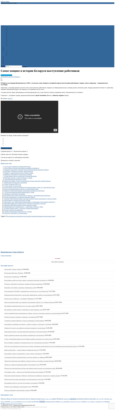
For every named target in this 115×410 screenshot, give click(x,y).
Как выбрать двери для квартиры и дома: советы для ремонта (23, 353)
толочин (83, 401)
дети (99, 399)
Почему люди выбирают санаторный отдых (17, 386)
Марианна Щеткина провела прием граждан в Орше (20, 205)
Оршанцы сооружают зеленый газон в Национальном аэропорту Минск (26, 170)
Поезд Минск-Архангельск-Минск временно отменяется (21, 168)
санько (48, 216)
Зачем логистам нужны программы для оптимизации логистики (24, 379)
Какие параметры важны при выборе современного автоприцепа (24, 335)
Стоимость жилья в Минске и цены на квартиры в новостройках (24, 320)
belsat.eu (10, 98)
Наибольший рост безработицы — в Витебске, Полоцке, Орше (23, 207)
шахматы (13, 403)
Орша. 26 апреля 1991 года (12, 184)
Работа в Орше (8, 56)
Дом (9, 32)
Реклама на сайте (9, 63)
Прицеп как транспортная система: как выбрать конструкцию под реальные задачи (29, 368)
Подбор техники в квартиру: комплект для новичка (20, 317)
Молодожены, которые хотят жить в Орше (17, 200)
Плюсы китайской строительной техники (17, 390)
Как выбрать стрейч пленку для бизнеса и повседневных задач (23, 309)
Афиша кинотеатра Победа (12, 48)
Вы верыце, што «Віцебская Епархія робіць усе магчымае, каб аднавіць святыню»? (29, 202)
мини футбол (24, 401)
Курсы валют (8, 58)
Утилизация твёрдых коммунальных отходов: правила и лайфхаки (24, 357)
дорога (26, 216)
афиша (54, 399)
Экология (11, 40)
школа (16, 403)
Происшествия (12, 36)
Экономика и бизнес (14, 42)
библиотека (67, 399)
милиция (18, 401)
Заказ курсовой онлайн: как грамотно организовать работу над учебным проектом (29, 302)
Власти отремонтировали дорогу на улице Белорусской (21, 189)
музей (33, 401)
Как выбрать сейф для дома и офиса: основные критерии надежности (25, 280)
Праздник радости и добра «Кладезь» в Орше (18, 178)
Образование (12, 31)
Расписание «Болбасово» (12, 276)
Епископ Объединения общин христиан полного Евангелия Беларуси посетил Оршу (30, 198)
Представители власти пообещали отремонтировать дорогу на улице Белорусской (29, 187)
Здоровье (10, 27)
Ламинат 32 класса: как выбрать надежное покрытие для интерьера (25, 328)
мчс (37, 401)
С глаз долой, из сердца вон (12, 186)
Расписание (8, 50)
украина (107, 401)
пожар (57, 401)
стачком (52, 216)
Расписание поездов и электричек (18, 55)
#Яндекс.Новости (6, 399)
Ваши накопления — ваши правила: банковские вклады (21, 350)
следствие (71, 401)
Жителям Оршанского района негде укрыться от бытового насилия (25, 203)
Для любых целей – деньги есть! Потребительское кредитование (24, 372)
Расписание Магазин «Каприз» (13, 273)
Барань (43, 399)
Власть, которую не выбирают (13, 210)
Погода (6, 60)
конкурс (3, 401)
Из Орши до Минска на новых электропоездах (18, 171)
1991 (6, 216)
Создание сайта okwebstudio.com (11, 408)
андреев (10, 216)
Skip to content (5, 1)
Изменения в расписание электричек (15, 182)
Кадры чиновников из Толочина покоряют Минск (19, 197)
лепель (12, 401)
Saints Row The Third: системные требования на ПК (20, 287)
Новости (7, 26)
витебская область (83, 399)
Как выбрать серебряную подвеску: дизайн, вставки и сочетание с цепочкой (27, 324)
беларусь (60, 399)
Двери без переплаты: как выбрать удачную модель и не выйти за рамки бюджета (29, 361)
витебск (73, 399)
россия (66, 401)
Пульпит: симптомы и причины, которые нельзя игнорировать (23, 284)
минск (36, 216)
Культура (10, 29)
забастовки (31, 216)
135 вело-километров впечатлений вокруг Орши (19, 192)
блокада (21, 216)
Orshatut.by (17, 77)
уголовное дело (99, 401)
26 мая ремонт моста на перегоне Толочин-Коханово (20, 176)
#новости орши (36, 399)
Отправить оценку (6, 148)
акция (50, 398)
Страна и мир (12, 39)
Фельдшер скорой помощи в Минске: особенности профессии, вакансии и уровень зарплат (32, 375)
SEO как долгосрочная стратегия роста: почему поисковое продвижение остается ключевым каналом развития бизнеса (41, 346)
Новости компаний (14, 44)
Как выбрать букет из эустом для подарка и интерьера (20, 383)
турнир (88, 401)
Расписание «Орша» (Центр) (13, 269)
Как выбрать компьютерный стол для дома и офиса (20, 306)
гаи (97, 399)
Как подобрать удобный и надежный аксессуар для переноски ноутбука (26, 342)
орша (40, 216)
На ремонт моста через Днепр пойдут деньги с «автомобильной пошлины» (27, 195)
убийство (92, 401)
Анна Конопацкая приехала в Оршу (15, 179)
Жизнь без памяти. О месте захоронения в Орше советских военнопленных (27, 181)
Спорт (10, 37)
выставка (93, 399)
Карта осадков (8, 61)
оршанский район (50, 401)
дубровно (106, 399)
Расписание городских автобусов (18, 52)
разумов (44, 216)
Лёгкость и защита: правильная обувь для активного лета (21, 364)
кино (111, 399)
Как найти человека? (14, 45)
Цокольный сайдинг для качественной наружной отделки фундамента (26, 331)
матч (15, 401)
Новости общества (6, 75)
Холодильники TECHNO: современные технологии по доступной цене (26, 291)
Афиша (6, 47)
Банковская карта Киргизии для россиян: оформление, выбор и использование (28, 295)
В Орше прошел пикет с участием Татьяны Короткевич (21, 208)
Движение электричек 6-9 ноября (14, 194)
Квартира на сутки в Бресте (12, 252)
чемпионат (8, 403)
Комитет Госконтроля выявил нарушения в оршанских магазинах (24, 190)
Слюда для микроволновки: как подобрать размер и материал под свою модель (28, 339)
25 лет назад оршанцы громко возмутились (17, 166)
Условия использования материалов (36, 407)
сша (77, 401)
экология (20, 403)
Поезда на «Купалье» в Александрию (15, 213)
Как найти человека (57, 261)
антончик (16, 216)
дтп (102, 399)
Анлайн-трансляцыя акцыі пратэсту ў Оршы (18, 211)
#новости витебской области (21, 399)
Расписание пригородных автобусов (19, 53)
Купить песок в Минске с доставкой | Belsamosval (19, 298)
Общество (11, 34)
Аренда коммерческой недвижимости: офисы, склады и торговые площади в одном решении (33, 313)
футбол (3, 403)
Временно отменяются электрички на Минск (18, 174)
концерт (7, 401)
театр (80, 401)
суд (75, 401)
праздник (62, 401)
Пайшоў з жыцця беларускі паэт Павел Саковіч (18, 173)
